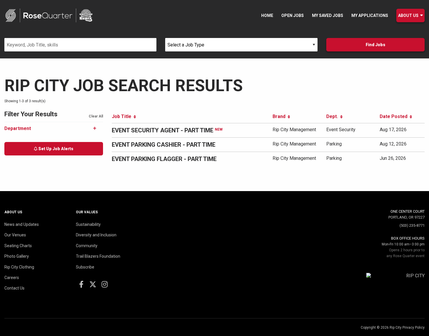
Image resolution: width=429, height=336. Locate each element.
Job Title (123, 116)
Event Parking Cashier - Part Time (163, 144)
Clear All (96, 116)
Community (86, 245)
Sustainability (88, 224)
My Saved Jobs (327, 15)
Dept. (333, 116)
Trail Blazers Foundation (98, 256)
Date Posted (395, 116)
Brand (280, 116)
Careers (11, 277)
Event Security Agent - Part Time (162, 130)
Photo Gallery (16, 256)
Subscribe (85, 267)
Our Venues (15, 235)
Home (267, 15)
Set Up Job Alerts (55, 148)
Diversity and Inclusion (96, 235)
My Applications (369, 15)
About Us (408, 15)
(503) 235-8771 (412, 225)
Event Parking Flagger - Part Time (164, 158)
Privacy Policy (413, 327)
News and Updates (21, 224)
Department (17, 128)
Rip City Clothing (19, 267)
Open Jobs (292, 15)
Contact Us (14, 288)
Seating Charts (18, 245)
